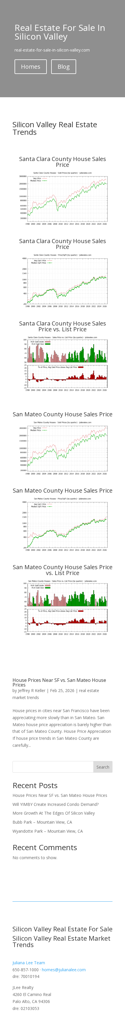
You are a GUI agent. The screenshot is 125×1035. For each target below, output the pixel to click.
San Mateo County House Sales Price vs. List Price (62, 570)
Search (103, 767)
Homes (30, 66)
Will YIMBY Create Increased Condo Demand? (55, 804)
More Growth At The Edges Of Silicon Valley (53, 813)
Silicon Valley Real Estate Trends (54, 128)
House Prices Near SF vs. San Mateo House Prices (59, 682)
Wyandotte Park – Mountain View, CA (47, 831)
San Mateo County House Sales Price (62, 414)
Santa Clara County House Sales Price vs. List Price (62, 326)
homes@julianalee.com (64, 969)
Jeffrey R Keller (31, 690)
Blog (64, 66)
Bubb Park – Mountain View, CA (42, 822)
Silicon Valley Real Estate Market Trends (61, 941)
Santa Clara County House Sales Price (62, 162)
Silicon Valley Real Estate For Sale (62, 928)
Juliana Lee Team (28, 962)
